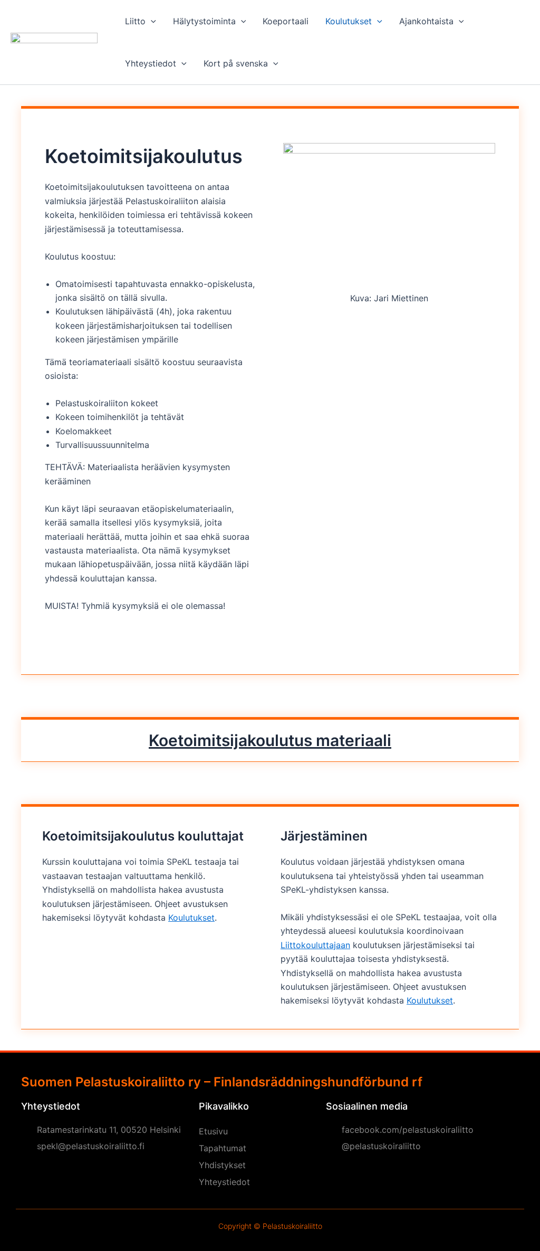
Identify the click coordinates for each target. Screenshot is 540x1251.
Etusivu (213, 1131)
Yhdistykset (222, 1165)
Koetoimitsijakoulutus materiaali (270, 740)
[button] (151, 21)
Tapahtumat (222, 1148)
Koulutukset (191, 917)
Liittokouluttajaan (315, 945)
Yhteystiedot (224, 1182)
